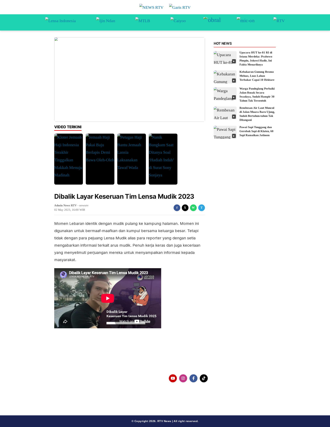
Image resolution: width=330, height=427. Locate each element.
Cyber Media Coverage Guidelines (85, 398)
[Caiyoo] (178, 22)
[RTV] (279, 22)
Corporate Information (77, 378)
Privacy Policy (71, 388)
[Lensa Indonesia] (60, 22)
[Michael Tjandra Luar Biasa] (143, 22)
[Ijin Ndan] (105, 22)
